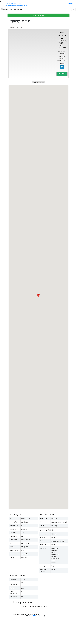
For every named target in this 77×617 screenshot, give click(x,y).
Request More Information (62, 74)
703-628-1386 (12, 3)
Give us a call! (39, 15)
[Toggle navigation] (73, 9)
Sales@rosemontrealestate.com (16, 6)
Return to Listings (16, 27)
